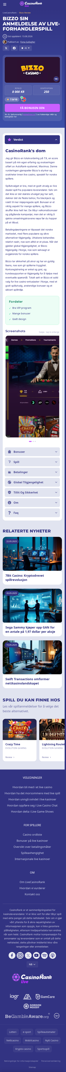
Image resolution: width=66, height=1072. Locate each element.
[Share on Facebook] (14, 48)
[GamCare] (45, 996)
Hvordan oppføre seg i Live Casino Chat (32, 805)
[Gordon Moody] (32, 1006)
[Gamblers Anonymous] (27, 996)
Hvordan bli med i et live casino (32, 787)
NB (30, 964)
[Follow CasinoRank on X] (28, 955)
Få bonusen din (32, 108)
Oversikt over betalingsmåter (32, 847)
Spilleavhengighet (32, 853)
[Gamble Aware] (27, 1015)
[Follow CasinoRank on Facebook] (12, 955)
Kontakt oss (32, 894)
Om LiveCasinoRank (32, 882)
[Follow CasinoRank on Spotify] (44, 955)
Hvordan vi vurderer (32, 888)
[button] (32, 139)
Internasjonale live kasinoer (32, 859)
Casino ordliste (32, 834)
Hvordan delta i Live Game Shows (32, 811)
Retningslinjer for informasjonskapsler (21, 1061)
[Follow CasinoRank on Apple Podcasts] (52, 955)
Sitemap (32, 1067)
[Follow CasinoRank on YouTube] (36, 955)
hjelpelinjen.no (29, 114)
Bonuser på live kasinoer (32, 841)
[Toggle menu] (4, 4)
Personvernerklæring (50, 1061)
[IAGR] (14, 996)
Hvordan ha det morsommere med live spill (32, 793)
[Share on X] (6, 48)
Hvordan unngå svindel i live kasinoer (32, 799)
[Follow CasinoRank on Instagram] (20, 955)
